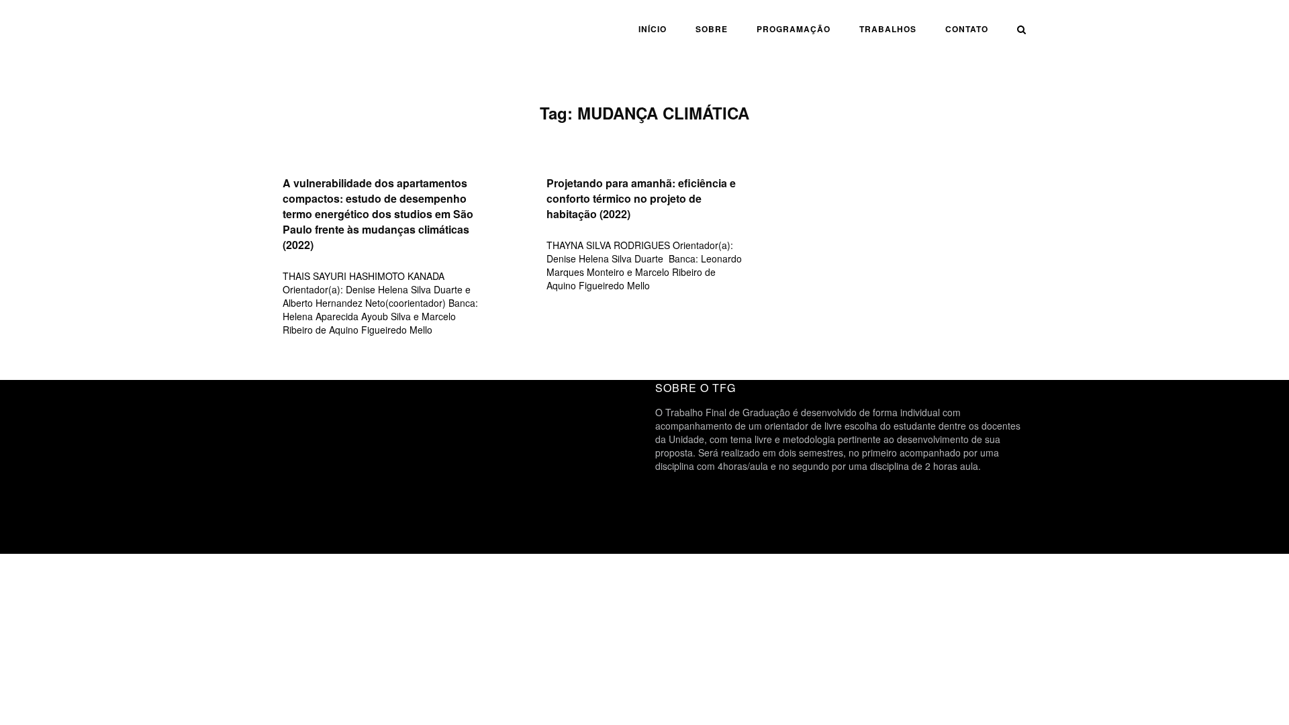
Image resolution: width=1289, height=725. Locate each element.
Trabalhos (887, 29)
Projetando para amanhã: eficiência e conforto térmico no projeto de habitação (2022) (641, 198)
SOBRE (712, 29)
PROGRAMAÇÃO (793, 29)
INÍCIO (652, 29)
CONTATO (966, 29)
